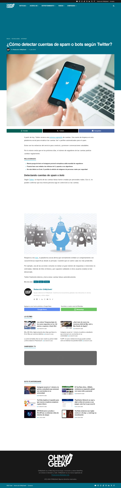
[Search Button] (113, 6)
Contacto (112, 1)
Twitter (31, 180)
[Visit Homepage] (11, 6)
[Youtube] (47, 299)
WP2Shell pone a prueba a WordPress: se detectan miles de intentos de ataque (48, 449)
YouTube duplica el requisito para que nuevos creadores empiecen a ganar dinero (48, 439)
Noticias (22, 6)
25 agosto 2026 (42, 328)
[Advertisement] (60, 23)
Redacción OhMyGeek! (19, 49)
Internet (24, 38)
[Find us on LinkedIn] (89, 1)
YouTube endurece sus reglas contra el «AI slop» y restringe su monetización (85, 449)
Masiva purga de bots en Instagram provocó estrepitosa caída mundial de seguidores (55, 163)
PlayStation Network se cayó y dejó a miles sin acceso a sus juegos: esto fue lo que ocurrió (85, 439)
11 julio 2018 (32, 49)
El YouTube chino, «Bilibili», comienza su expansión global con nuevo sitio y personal (85, 426)
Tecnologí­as (16, 38)
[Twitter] (39, 299)
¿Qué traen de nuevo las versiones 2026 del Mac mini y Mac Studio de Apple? (83, 324)
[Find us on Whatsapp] (82, 1)
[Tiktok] (52, 299)
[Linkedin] (42, 299)
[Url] (34, 299)
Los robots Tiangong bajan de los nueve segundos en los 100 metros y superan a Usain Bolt (47, 324)
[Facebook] (37, 299)
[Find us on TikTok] (84, 1)
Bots (36, 282)
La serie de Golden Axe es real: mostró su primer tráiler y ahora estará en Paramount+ (40, 340)
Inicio (8, 38)
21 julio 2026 (41, 454)
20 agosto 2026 (48, 340)
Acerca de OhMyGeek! (103, 1)
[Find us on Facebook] (94, 1)
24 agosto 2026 (73, 336)
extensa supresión (55, 137)
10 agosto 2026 (42, 443)
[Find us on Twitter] (92, 1)
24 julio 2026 (79, 443)
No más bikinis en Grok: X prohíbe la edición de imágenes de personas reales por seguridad (57, 169)
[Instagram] (44, 299)
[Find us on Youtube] (77, 1)
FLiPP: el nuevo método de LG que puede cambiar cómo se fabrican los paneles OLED (75, 340)
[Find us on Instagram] (79, 1)
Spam (41, 282)
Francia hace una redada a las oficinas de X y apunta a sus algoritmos (50, 166)
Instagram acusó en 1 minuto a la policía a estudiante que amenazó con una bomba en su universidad (76, 334)
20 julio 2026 (79, 454)
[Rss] (50, 299)
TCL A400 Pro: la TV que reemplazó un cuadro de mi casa (48, 394)
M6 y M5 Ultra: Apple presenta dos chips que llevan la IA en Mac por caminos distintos (40, 333)
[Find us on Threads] (86, 1)
